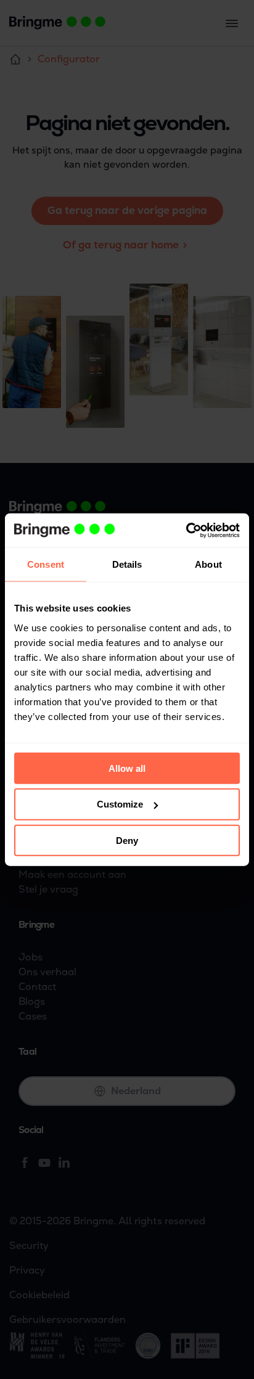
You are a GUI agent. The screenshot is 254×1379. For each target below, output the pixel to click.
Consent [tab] (45, 564)
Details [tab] (127, 564)
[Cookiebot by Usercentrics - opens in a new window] (186, 530)
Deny (127, 840)
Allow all (127, 768)
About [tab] (208, 564)
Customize (120, 804)
